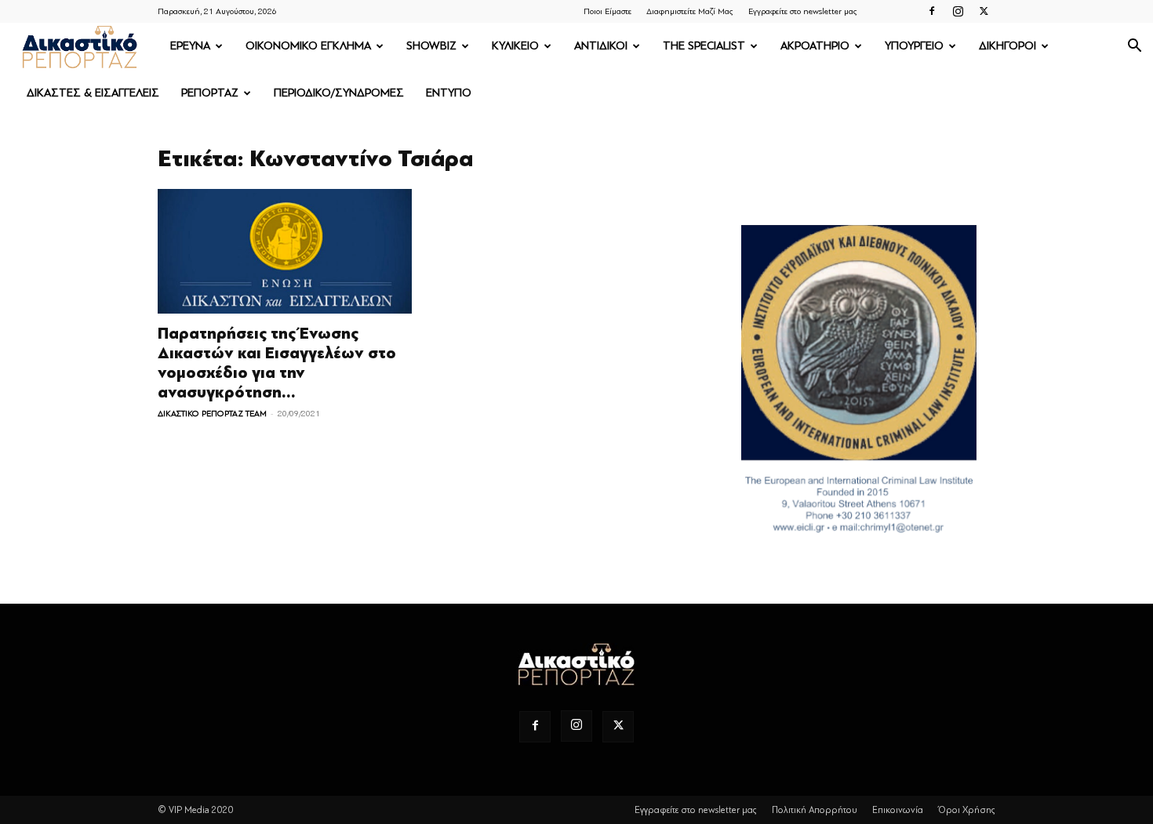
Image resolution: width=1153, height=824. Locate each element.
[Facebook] (932, 11)
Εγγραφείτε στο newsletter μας (802, 11)
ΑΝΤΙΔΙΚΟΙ (600, 46)
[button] (1134, 47)
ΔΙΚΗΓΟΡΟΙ (1007, 46)
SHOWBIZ (431, 46)
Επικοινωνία (897, 809)
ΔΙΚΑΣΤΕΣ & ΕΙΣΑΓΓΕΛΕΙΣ (93, 93)
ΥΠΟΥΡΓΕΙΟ (914, 46)
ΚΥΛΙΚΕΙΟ (515, 46)
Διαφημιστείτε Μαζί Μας (689, 11)
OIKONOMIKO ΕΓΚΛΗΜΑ (308, 46)
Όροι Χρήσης (966, 809)
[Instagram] (957, 11)
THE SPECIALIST (704, 46)
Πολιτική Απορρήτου (814, 809)
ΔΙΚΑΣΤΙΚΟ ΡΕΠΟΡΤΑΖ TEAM (212, 413)
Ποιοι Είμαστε (607, 11)
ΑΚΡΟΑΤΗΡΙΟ (814, 46)
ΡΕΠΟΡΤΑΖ (209, 93)
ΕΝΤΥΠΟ (448, 93)
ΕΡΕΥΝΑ (190, 46)
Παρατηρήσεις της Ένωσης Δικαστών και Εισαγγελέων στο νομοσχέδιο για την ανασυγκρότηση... (277, 363)
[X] (983, 11)
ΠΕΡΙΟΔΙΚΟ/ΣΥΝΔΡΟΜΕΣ (339, 93)
